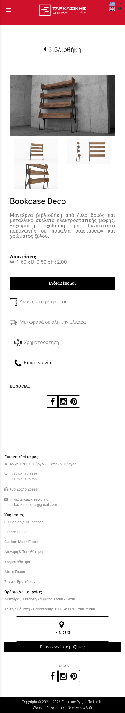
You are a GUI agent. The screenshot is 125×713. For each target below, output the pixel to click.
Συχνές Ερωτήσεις (20, 581)
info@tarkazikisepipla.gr (29, 499)
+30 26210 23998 (23, 474)
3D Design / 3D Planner (23, 522)
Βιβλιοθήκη (64, 49)
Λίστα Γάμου (14, 572)
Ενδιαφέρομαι (62, 283)
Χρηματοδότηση (17, 562)
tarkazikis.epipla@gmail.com (33, 504)
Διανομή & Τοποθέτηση (23, 551)
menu (8, 10)
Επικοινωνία (37, 363)
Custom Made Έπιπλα (22, 542)
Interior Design (16, 532)
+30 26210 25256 (23, 479)
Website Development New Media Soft (62, 708)
